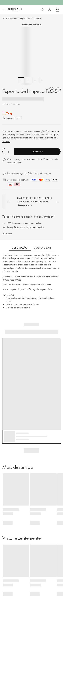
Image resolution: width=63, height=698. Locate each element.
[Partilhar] (51, 89)
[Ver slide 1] (21, 80)
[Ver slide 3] (35, 80)
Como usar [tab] (42, 247)
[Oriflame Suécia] (15, 9)
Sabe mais (7, 233)
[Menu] (4, 10)
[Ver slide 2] (28, 80)
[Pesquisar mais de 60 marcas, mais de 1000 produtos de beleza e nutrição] (42, 9)
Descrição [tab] (20, 247)
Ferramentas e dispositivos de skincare (23, 18)
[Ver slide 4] (42, 80)
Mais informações (43, 173)
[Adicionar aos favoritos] (58, 89)
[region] (31, 56)
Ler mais (6, 141)
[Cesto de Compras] (57, 10)
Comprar (37, 151)
